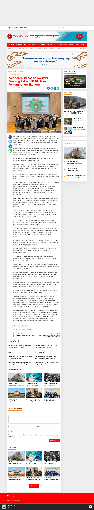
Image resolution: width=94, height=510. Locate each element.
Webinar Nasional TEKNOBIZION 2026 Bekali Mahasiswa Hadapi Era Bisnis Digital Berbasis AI (51, 399)
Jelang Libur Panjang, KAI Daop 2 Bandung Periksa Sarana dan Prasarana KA (79, 119)
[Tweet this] (51, 88)
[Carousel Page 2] (73, 85)
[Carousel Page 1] (70, 85)
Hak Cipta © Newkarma (13, 500)
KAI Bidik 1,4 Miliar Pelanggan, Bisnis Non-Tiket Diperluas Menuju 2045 (46, 357)
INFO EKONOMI (13, 75)
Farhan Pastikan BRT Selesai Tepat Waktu (19, 351)
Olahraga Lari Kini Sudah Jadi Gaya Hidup (23, 335)
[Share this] (48, 88)
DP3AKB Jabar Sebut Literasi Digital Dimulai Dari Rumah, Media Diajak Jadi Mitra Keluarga (34, 399)
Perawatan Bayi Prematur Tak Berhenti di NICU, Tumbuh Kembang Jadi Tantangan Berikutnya (20, 346)
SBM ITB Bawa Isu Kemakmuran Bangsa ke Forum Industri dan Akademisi (15, 384)
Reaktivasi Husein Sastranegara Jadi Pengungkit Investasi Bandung (19, 363)
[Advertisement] (47, 13)
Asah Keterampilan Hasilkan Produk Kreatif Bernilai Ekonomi (49, 335)
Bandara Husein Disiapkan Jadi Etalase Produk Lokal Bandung (20, 357)
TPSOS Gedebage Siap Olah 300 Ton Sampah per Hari (46, 351)
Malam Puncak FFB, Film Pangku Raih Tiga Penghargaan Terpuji (46, 346)
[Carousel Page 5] (79, 85)
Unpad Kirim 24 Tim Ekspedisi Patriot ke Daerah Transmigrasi (14, 399)
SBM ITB (24, 326)
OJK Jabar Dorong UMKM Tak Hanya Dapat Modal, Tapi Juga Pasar (74, 83)
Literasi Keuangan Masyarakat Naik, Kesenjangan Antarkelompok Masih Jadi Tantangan (32, 384)
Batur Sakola (11, 89)
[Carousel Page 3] (75, 85)
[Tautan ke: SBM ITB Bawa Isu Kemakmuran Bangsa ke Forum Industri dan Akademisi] (75, 153)
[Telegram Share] (55, 88)
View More (34, 486)
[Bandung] (17, 36)
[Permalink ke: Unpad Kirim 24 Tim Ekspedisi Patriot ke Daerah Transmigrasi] (16, 393)
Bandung (16, 326)
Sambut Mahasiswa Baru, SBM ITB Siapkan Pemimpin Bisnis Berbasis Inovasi (51, 384)
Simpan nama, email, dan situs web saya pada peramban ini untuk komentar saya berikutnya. (33, 435)
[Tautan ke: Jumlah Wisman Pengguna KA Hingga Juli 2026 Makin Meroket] (75, 102)
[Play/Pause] (90, 506)
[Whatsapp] (58, 88)
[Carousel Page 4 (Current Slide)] (77, 85)
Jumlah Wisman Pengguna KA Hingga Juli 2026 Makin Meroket (74, 112)
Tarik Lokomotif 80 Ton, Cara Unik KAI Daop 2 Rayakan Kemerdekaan (46, 363)
